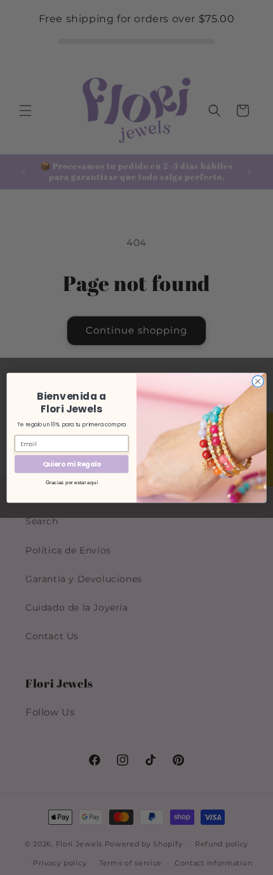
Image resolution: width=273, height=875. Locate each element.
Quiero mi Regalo (72, 464)
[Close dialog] (257, 380)
